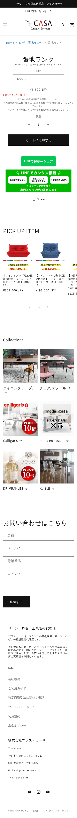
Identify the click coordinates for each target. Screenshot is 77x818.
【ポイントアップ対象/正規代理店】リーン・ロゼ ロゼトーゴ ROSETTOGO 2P (17, 280)
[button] (5, 25)
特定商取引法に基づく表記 (26, 697)
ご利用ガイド (17, 688)
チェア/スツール (53, 388)
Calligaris (10, 440)
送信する (16, 602)
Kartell (45, 488)
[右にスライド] (47, 307)
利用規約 (14, 716)
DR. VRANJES (13, 488)
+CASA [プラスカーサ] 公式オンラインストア (33, 811)
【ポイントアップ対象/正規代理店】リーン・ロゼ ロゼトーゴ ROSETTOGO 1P (50, 280)
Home (10, 43)
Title (38, 71)
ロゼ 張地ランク (31, 43)
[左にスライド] (29, 307)
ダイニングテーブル (19, 388)
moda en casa (52, 440)
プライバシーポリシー (23, 707)
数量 (38, 116)
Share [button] (41, 199)
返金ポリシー (17, 725)
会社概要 (14, 679)
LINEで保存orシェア (38, 161)
